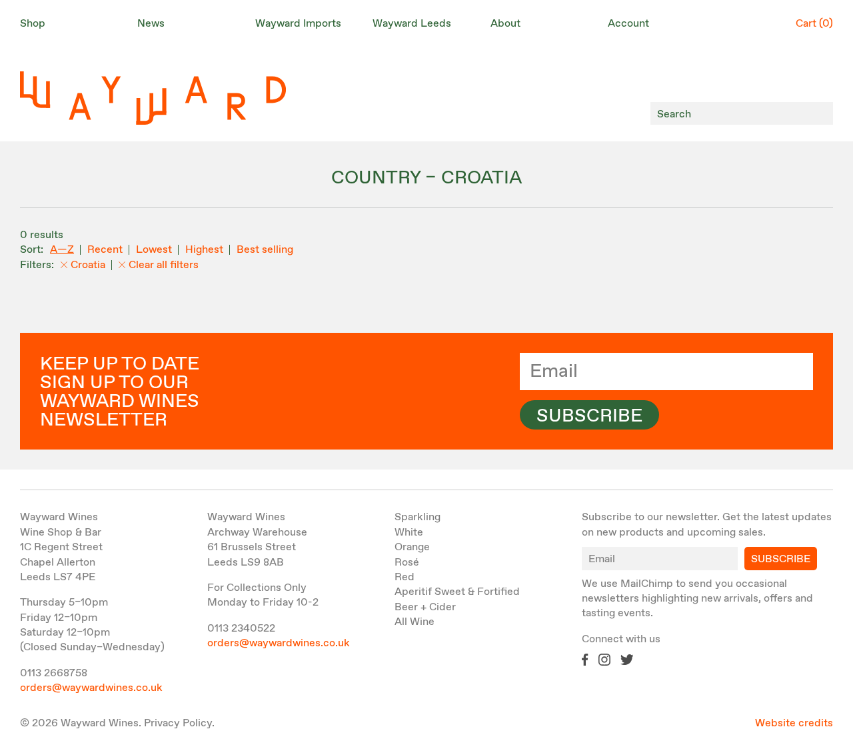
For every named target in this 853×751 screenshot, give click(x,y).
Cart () (814, 24)
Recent (105, 250)
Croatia (88, 265)
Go (819, 114)
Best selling (265, 250)
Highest (204, 250)
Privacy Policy (178, 723)
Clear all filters (164, 265)
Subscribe (589, 416)
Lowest (154, 250)
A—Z (62, 250)
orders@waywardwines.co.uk (91, 688)
